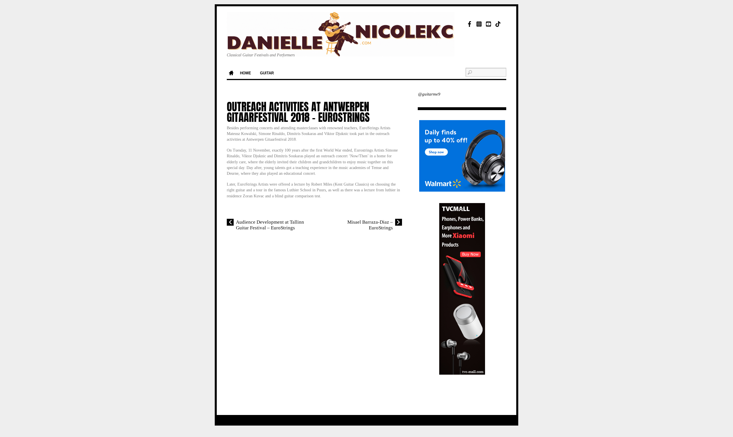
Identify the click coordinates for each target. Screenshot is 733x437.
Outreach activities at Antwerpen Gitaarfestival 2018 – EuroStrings (298, 112)
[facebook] (470, 23)
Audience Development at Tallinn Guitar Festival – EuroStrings (270, 225)
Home (231, 73)
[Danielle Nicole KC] (340, 47)
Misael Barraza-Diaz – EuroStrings (370, 225)
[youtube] (488, 23)
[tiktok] (498, 23)
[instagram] (479, 23)
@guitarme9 (429, 94)
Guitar (267, 73)
